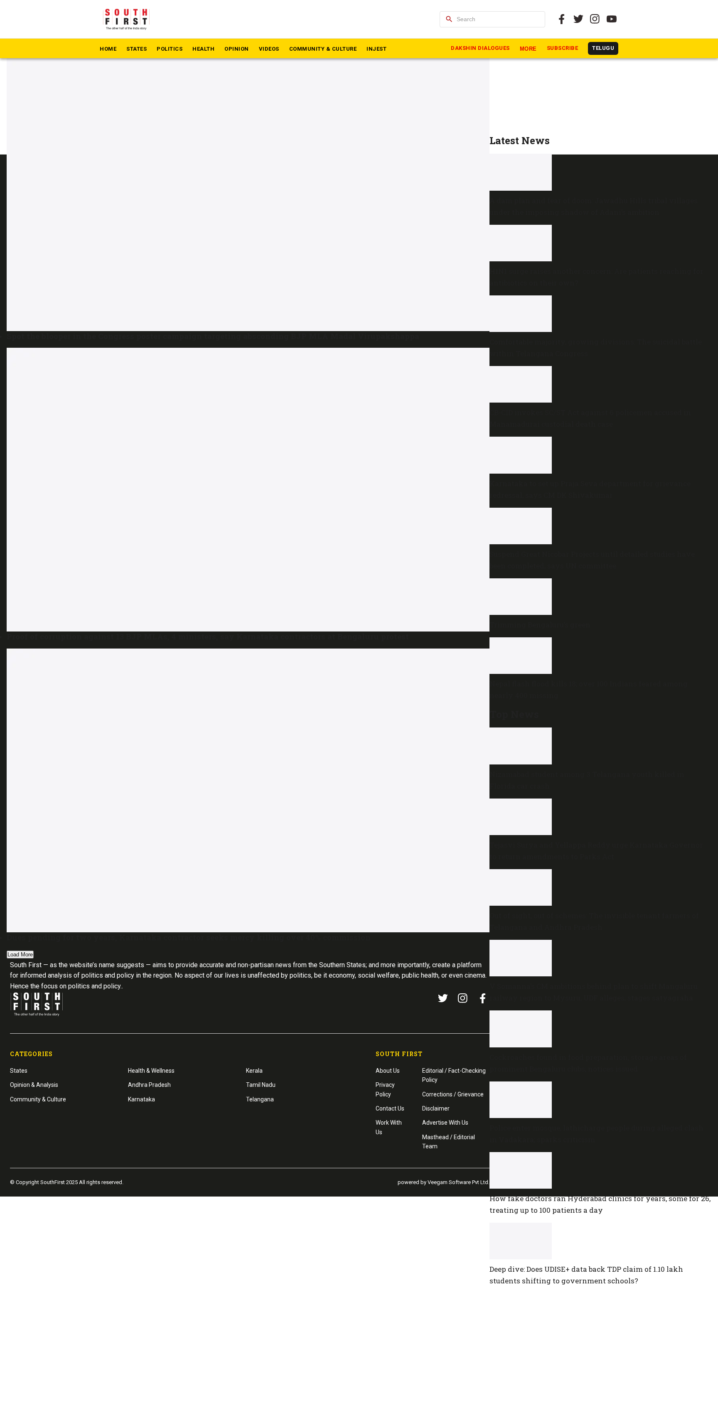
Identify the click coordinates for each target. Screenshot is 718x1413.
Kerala (254, 1070)
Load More (20, 954)
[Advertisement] (600, 77)
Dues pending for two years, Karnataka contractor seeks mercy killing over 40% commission (189, 937)
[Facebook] (482, 998)
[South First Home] (127, 19)
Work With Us (389, 1127)
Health (203, 49)
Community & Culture (323, 49)
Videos (269, 49)
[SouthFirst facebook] (561, 19)
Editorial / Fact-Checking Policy (454, 1075)
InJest (376, 49)
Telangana (260, 1099)
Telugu (603, 48)
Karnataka (141, 1099)
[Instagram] (595, 19)
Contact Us (390, 1108)
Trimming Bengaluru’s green (539, 624)
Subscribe (562, 48)
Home (108, 49)
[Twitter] (578, 19)
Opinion (236, 49)
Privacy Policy (385, 1089)
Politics (169, 49)
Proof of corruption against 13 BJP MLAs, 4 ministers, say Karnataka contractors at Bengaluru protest (208, 636)
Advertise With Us (445, 1122)
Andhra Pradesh (149, 1084)
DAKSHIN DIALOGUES (480, 48)
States (136, 49)
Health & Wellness (151, 1070)
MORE (528, 49)
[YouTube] (611, 19)
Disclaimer (436, 1108)
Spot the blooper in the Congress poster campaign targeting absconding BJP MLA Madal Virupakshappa (213, 336)
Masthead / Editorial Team (448, 1142)
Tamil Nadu (260, 1084)
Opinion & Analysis (34, 1084)
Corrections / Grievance (453, 1094)
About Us (388, 1070)
